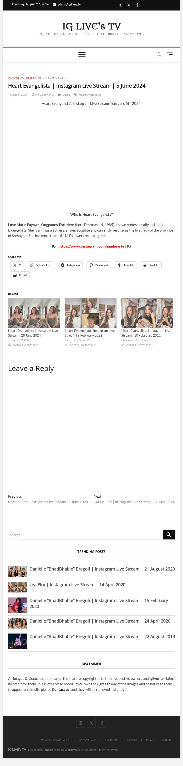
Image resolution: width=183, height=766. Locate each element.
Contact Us (111, 739)
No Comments (44, 94)
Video (66, 94)
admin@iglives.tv (69, 4)
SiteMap (166, 739)
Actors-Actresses (22, 77)
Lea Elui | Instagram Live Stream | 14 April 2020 (77, 584)
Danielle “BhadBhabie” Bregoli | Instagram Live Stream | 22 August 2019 (102, 636)
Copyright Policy (87, 739)
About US (132, 739)
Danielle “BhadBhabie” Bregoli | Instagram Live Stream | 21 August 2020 (102, 569)
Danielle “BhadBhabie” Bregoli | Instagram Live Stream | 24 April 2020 (100, 621)
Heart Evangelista (52, 77)
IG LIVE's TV (91, 26)
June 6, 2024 (19, 94)
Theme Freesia (54, 749)
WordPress (72, 749)
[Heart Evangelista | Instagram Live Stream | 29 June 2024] (34, 313)
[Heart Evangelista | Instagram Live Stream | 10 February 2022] (147, 313)
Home (149, 739)
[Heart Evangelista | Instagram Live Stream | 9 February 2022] (91, 313)
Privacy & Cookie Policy (55, 739)
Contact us (61, 689)
